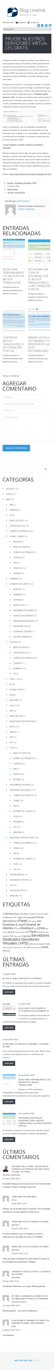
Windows (17, 832)
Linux (12, 705)
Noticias (10, 183)
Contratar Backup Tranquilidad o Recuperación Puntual (13, 344)
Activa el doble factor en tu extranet (22, 978)
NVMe (17, 932)
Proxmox (17, 821)
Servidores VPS (20, 626)
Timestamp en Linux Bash (24, 1196)
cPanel (16, 800)
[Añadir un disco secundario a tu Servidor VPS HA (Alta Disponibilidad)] (39, 319)
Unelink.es (34, 22)
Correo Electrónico (23, 552)
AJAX (11, 504)
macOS (5, 932)
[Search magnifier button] (46, 469)
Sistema (16, 573)
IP (10, 684)
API (11, 515)
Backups (17, 541)
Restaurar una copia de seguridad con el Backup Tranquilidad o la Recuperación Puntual (39, 279)
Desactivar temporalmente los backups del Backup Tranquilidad (14, 276)
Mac (12, 711)
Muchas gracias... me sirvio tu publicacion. (20, 1311)
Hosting (17, 600)
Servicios (17, 568)
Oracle (13, 732)
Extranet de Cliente (19, 584)
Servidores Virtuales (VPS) (26, 183)
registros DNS (8, 936)
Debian (34, 921)
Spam (48, 944)
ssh (28, 947)
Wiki (8, 499)
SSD (24, 947)
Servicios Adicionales (23, 615)
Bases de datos (17, 520)
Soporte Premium (21, 637)
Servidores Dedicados (23, 621)
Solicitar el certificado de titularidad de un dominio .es (33, 1009)
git (19, 929)
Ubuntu (38, 947)
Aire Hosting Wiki (23, 1360)
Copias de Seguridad (26, 917)
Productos (18, 605)
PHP (11, 742)
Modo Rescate (16, 716)
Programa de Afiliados (24, 610)
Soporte (22, 22)
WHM (44, 947)
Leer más (9, 992)
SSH (15, 827)
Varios (9, 494)
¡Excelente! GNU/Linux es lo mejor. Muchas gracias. (24, 1286)
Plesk (12, 747)
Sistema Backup (17, 874)
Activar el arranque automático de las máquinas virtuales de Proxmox (30, 1297)
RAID (47, 932)
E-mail (20, 924)
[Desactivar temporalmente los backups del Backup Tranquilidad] (14, 251)
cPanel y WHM (16, 536)
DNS (15, 563)
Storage (33, 947)
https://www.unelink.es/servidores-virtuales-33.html (30, 174)
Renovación (17, 936)
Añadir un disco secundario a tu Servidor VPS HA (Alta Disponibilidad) (39, 344)
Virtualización (16, 890)
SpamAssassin (18, 947)
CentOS (31, 914)
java (35, 928)
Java (11, 695)
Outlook (22, 932)
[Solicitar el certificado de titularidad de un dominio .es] (9, 1009)
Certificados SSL (17, 526)
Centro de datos (41, 914)
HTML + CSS (15, 679)
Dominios (14, 578)
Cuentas (17, 557)
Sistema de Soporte (22, 631)
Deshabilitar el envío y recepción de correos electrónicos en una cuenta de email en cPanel (31, 1169)
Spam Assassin (7, 947)
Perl (12, 737)
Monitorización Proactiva (22, 721)
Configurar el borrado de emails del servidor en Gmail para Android (31, 1321)
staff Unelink (12, 189)
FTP (14, 674)
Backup (9, 913)
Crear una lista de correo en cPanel (30, 1221)
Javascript (14, 700)
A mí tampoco (8, 1335)
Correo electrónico (19, 531)
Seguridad (26, 936)
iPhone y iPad (16, 689)
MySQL (13, 726)
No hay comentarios (16, 192)
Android (14, 510)
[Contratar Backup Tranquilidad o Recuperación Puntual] (14, 319)
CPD (29, 921)
